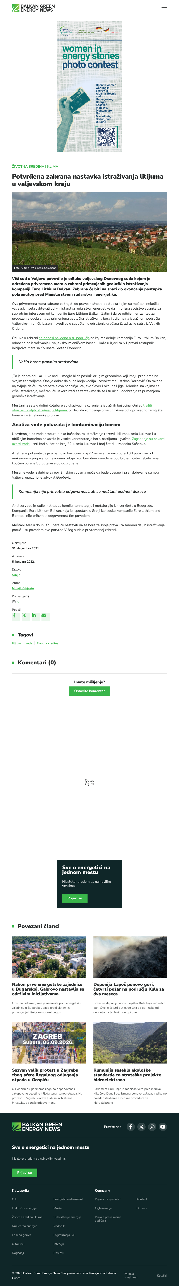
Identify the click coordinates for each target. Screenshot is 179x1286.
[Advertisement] (89, 780)
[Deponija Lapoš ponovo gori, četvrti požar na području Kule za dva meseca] (130, 957)
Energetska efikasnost (68, 1199)
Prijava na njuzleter (107, 1199)
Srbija (16, 575)
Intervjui (58, 1244)
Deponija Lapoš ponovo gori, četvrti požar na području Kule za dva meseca (128, 989)
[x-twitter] (141, 1127)
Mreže (57, 1208)
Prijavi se (74, 898)
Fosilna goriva (21, 1235)
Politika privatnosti (131, 1275)
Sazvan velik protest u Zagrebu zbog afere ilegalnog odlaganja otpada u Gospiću (45, 1075)
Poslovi (58, 1253)
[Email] (45, 617)
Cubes (16, 1278)
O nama (141, 1208)
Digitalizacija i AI (64, 1235)
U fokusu (18, 1244)
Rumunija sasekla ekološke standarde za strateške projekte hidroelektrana (127, 1075)
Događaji (18, 1253)
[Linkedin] (36, 617)
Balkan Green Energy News (41, 1273)
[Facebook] (16, 617)
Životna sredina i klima (35, 166)
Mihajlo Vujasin (23, 588)
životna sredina (48, 643)
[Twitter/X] (26, 617)
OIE (14, 1199)
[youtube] (163, 1127)
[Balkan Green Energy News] (33, 8)
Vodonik (59, 1226)
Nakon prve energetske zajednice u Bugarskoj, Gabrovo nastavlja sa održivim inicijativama (48, 989)
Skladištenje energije (67, 1217)
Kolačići (162, 1275)
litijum (16, 643)
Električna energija (24, 1208)
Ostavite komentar (89, 691)
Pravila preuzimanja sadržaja (108, 1218)
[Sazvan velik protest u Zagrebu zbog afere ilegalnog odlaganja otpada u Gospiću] (49, 1043)
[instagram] (152, 1127)
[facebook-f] (131, 1127)
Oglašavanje (103, 1208)
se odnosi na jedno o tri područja (64, 338)
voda (29, 643)
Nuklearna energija (24, 1226)
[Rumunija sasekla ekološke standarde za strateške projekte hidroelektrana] (130, 1043)
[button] (164, 8)
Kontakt (141, 1199)
